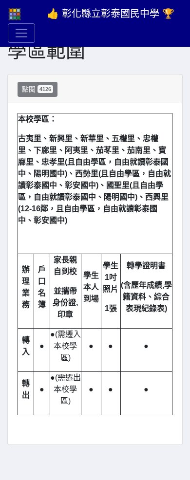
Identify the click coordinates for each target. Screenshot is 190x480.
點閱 (36, 89)
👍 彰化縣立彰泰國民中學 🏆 (110, 13)
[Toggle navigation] (21, 33)
